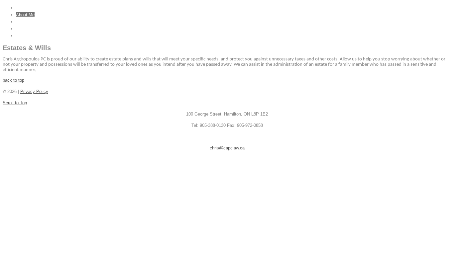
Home (21, 7)
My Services (28, 21)
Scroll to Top (15, 102)
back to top (13, 80)
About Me (25, 14)
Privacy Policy (34, 91)
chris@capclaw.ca (227, 147)
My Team (25, 28)
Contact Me (27, 35)
